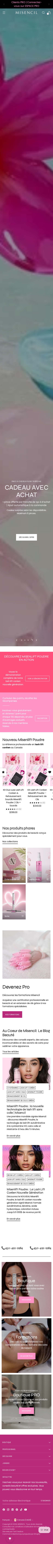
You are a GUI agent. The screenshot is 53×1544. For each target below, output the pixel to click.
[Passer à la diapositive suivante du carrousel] (36, 640)
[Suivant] (49, 4)
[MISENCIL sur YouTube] (25, 1510)
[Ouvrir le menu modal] (4, 12)
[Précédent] (4, 4)
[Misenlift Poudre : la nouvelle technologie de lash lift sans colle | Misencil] (26, 1074)
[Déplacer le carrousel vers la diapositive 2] (24, 640)
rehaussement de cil (16, 1096)
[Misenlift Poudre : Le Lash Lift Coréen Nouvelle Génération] (26, 1161)
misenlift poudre (35, 1092)
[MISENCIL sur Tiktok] (21, 1510)
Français (6, 1520)
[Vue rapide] (21, 783)
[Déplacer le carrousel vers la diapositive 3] (28, 640)
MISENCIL (21, 1524)
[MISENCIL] (26, 12)
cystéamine (12, 1088)
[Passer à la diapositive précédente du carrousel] (17, 640)
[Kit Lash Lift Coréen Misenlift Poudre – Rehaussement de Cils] (37, 769)
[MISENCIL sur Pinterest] (17, 1510)
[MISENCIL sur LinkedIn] (12, 1510)
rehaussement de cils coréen (20, 1100)
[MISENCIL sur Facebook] (4, 1510)
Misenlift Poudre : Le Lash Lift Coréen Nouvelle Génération (26, 1191)
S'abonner (46, 1500)
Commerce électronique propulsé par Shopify (21, 1534)
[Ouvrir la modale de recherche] (43, 12)
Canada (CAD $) (24, 1520)
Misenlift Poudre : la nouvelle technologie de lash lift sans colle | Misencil (25, 1109)
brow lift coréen (15, 1175)
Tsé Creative (18, 1531)
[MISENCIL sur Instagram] (8, 1510)
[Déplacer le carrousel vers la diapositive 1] (21, 640)
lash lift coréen (27, 1088)
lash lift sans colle (16, 1092)
